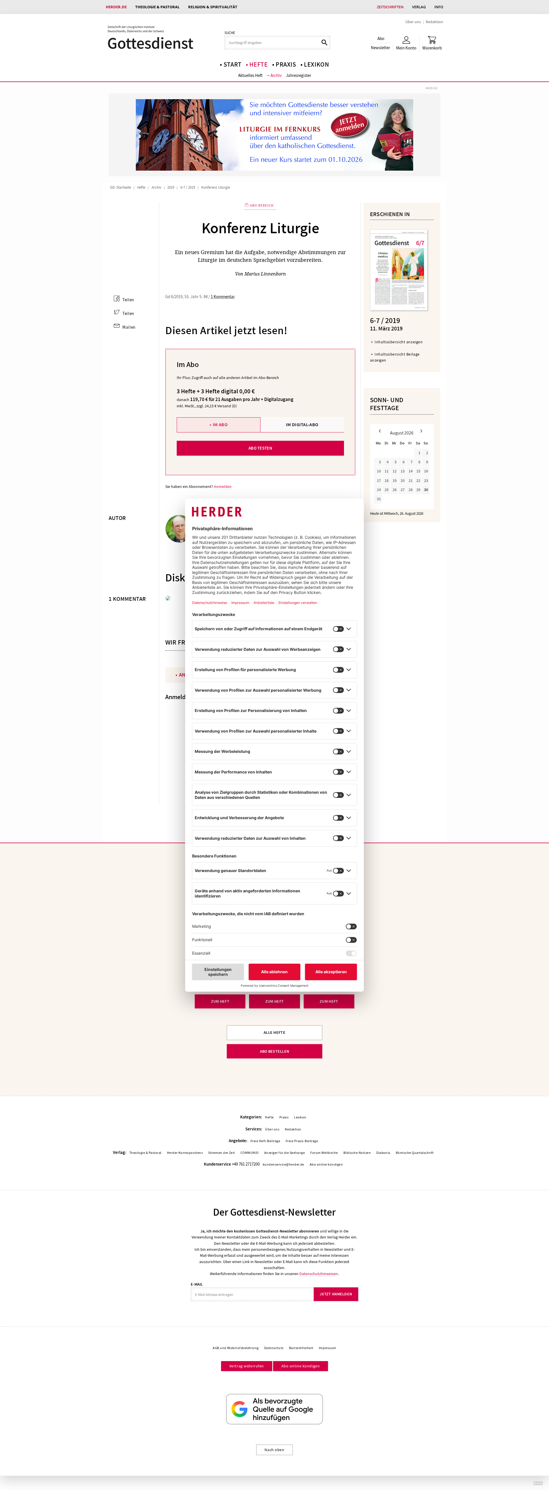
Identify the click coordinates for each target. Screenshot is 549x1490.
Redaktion (434, 21)
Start (233, 64)
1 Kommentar (223, 297)
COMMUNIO (249, 1152)
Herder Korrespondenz (185, 1152)
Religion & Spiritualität (212, 6)
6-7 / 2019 (187, 187)
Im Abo (220, 425)
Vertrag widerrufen (246, 1366)
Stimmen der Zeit (221, 1152)
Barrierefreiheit (301, 1348)
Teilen (128, 300)
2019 (170, 187)
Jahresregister (298, 75)
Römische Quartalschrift (415, 1152)
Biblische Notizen (357, 1152)
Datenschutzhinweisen (318, 1273)
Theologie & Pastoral (157, 6)
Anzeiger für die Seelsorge (284, 1152)
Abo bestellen (274, 1051)
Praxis (286, 64)
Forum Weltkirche (324, 1152)
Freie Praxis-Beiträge (302, 1141)
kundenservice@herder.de (283, 1164)
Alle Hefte (274, 1032)
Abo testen (260, 448)
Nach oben (274, 1449)
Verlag (419, 6)
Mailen (129, 327)
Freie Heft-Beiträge (265, 1141)
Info (438, 6)
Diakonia (383, 1152)
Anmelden (223, 486)
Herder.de (116, 6)
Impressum (327, 1348)
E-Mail (197, 1284)
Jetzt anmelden (336, 1294)
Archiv (276, 75)
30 (426, 489)
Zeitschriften (390, 6)
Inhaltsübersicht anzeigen (399, 341)
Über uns (413, 21)
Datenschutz (274, 1348)
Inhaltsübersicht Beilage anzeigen (395, 357)
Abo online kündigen (326, 1164)
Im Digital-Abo (302, 425)
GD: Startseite (120, 187)
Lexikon (316, 64)
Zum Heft (220, 1001)
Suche (229, 33)
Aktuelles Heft (250, 75)
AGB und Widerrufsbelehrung (235, 1348)
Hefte (258, 64)
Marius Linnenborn (265, 274)
